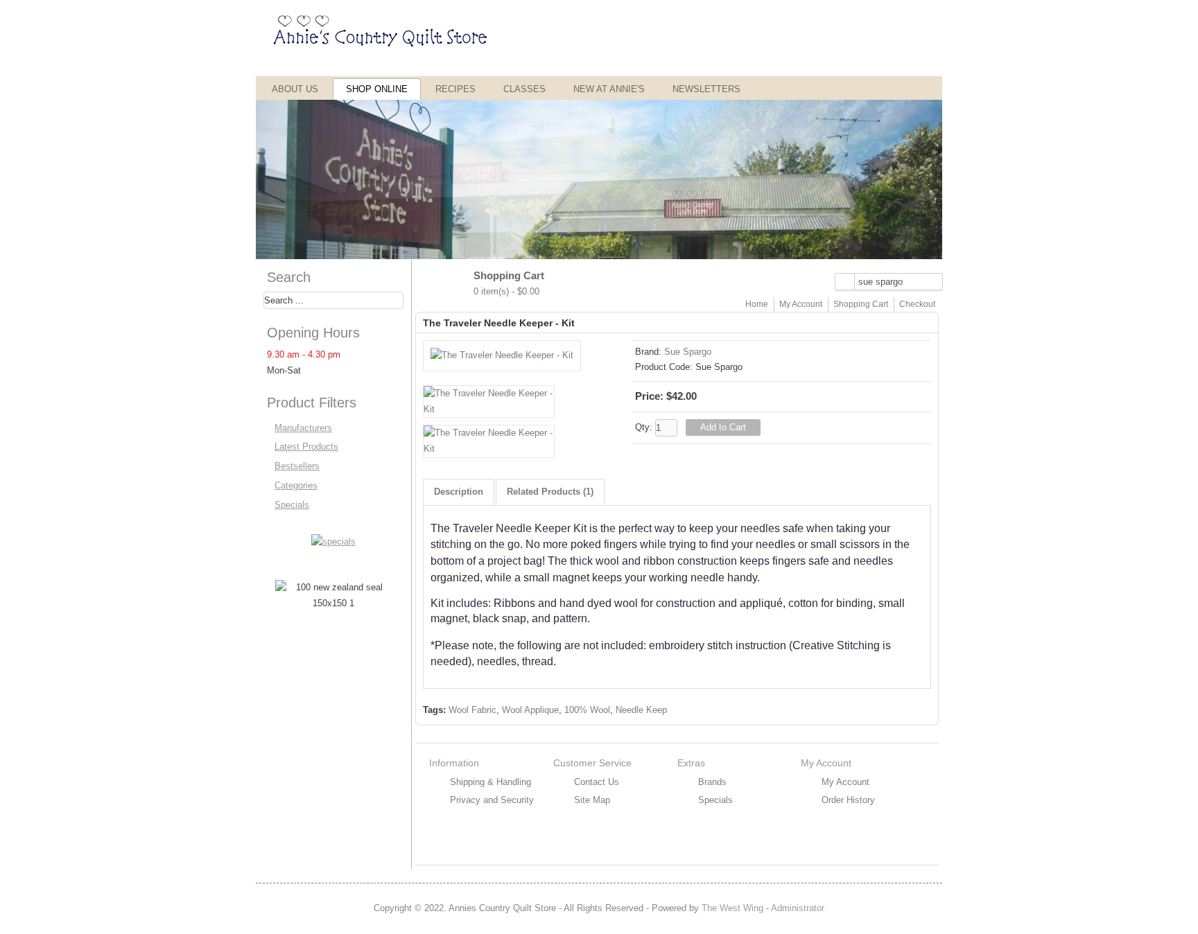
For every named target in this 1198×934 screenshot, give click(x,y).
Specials (292, 505)
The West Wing (732, 908)
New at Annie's (609, 89)
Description (458, 491)
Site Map (592, 800)
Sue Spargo (687, 351)
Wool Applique (530, 710)
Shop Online (377, 89)
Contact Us (596, 782)
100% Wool (587, 710)
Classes (524, 89)
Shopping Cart (860, 304)
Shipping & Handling (490, 782)
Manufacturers (303, 428)
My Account (800, 304)
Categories (296, 485)
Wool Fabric (472, 710)
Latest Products (306, 446)
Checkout (917, 304)
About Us (295, 89)
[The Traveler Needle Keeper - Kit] (502, 355)
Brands (712, 782)
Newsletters (706, 89)
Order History (848, 800)
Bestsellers (297, 466)
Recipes (455, 89)
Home (756, 304)
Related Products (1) (550, 491)
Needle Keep (641, 710)
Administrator (797, 908)
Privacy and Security (492, 800)
